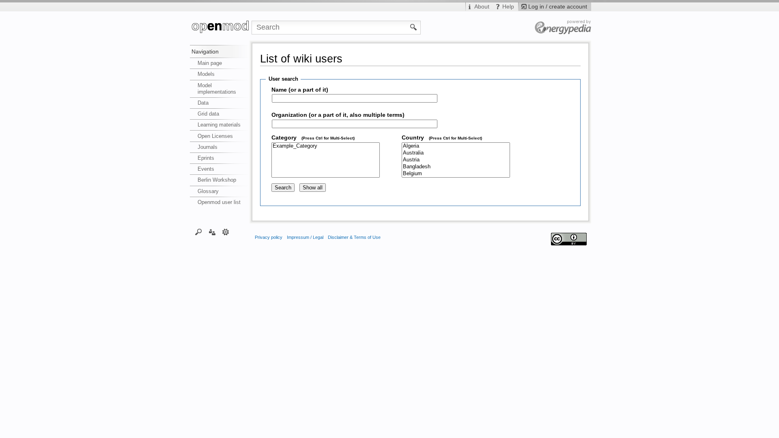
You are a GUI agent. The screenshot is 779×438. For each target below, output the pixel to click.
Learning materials (219, 125)
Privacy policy (268, 237)
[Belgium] (456, 173)
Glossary (208, 191)
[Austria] (456, 160)
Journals (207, 147)
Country (442, 138)
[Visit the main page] (221, 27)
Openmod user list (219, 202)
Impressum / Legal (305, 237)
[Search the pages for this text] (413, 27)
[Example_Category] (325, 146)
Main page (210, 63)
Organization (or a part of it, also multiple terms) (338, 115)
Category (313, 138)
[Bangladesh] (456, 166)
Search (198, 231)
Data (203, 103)
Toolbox (225, 231)
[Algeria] (456, 146)
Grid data (208, 114)
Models (206, 74)
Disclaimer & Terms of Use (354, 237)
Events (206, 169)
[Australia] (456, 153)
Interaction (212, 231)
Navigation (205, 51)
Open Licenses (215, 136)
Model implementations (217, 88)
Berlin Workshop (217, 180)
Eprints (206, 158)
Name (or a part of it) (299, 90)
